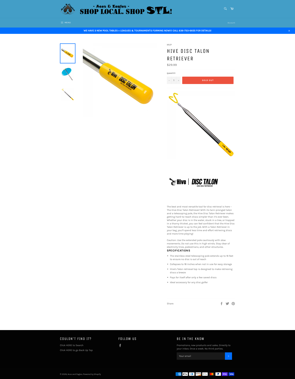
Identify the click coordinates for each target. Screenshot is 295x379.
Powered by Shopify (92, 374)
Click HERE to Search (71, 345)
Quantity (171, 73)
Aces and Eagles (75, 374)
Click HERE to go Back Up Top (76, 350)
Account (231, 23)
